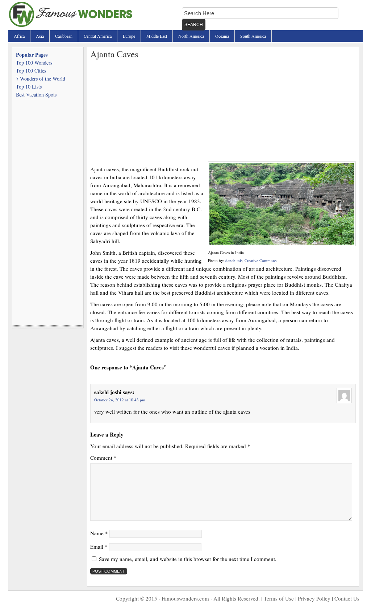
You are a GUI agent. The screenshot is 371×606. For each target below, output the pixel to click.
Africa (19, 36)
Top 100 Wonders (34, 62)
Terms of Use (279, 598)
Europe (129, 36)
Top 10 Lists (29, 86)
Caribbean (63, 36)
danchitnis (233, 260)
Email (99, 546)
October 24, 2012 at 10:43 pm (119, 399)
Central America (98, 36)
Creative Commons (260, 260)
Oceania (222, 36)
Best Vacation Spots (36, 94)
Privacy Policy (314, 598)
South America (253, 36)
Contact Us (346, 598)
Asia (40, 36)
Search (193, 24)
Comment (103, 457)
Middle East (156, 36)
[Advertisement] (223, 110)
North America (191, 36)
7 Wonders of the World (40, 78)
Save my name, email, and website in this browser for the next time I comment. (187, 558)
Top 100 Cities (31, 70)
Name (99, 533)
